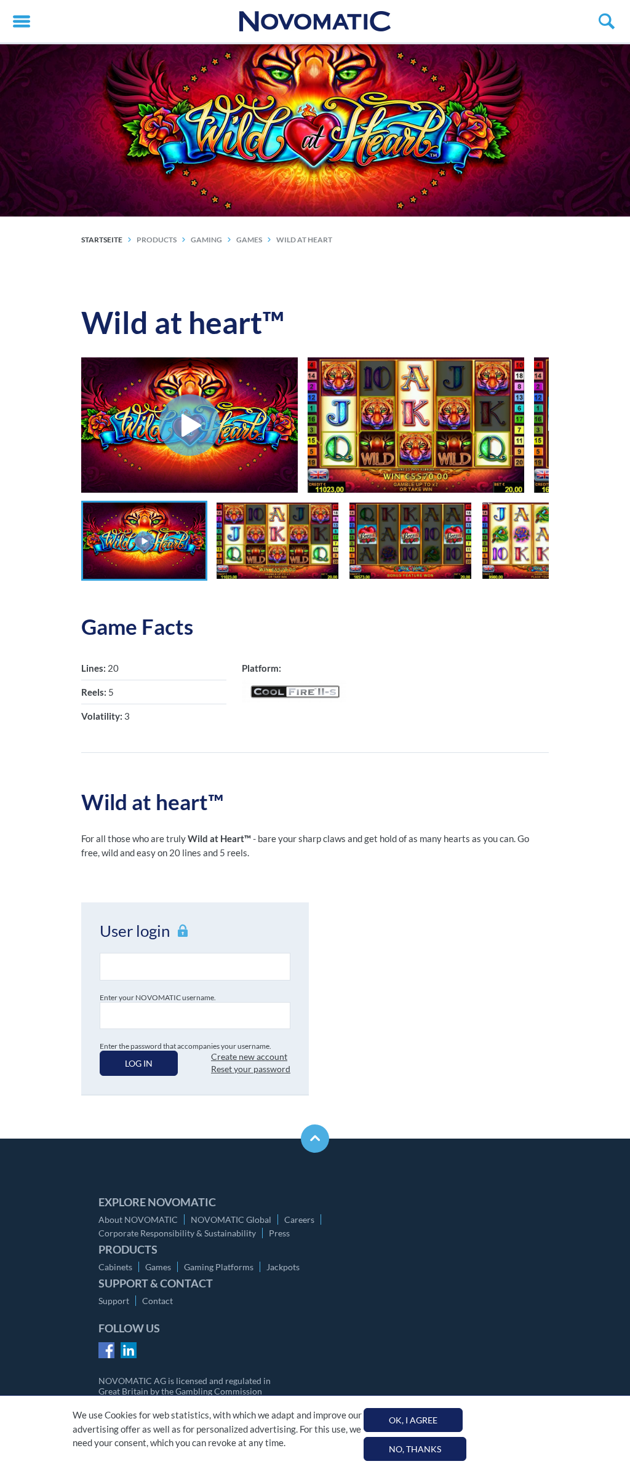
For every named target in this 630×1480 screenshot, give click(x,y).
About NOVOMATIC (138, 1219)
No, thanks (415, 1449)
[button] (144, 541)
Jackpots (283, 1267)
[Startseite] (315, 21)
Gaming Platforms (218, 1267)
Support (113, 1300)
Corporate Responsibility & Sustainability (177, 1233)
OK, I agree (413, 1420)
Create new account (249, 1056)
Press (279, 1233)
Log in (139, 1063)
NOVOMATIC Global (231, 1219)
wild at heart (304, 239)
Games (158, 1267)
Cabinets (115, 1267)
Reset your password (250, 1069)
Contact (157, 1300)
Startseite (101, 239)
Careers (299, 1219)
